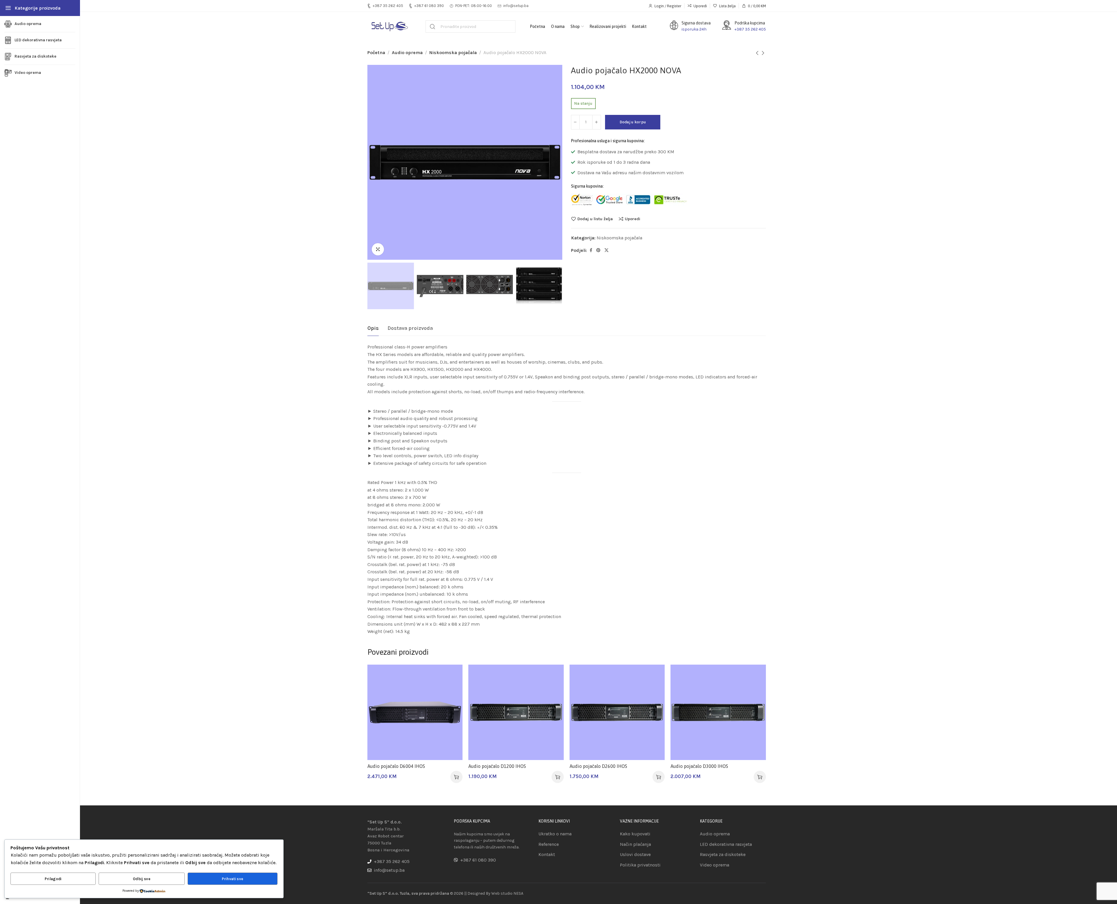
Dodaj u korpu (633, 122)
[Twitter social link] (606, 250)
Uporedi (632, 218)
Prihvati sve (232, 879)
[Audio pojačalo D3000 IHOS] (718, 712)
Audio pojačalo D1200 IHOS (497, 766)
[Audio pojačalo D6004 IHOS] (415, 712)
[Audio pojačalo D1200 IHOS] (516, 712)
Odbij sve (141, 879)
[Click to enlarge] (378, 249)
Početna (376, 52)
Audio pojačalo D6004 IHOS (396, 766)
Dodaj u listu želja (595, 218)
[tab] (373, 328)
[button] (456, 777)
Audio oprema (407, 52)
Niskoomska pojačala (453, 52)
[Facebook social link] (591, 250)
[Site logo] (389, 26)
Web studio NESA (507, 893)
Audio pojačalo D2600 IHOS (598, 766)
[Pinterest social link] (598, 250)
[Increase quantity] (596, 122)
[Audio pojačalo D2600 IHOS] (617, 712)
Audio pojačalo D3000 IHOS (699, 766)
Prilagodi (53, 879)
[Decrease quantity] (575, 122)
